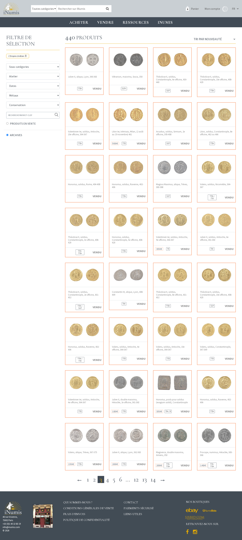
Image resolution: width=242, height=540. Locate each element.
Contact (131, 502)
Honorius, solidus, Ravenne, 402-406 (127, 185)
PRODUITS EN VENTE (23, 123)
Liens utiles (133, 514)
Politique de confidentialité (86, 520)
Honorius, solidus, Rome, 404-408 (84, 184)
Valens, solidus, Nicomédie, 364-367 (215, 185)
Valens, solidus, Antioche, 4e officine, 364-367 (125, 348)
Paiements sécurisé (139, 508)
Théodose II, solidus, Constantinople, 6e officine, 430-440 (171, 79)
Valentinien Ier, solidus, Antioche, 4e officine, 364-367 (84, 401)
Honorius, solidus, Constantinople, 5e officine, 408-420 (127, 240)
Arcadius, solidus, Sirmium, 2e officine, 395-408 (170, 133)
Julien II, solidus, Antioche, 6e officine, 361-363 (214, 238)
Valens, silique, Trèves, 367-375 (82, 452)
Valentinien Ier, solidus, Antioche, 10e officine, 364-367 (84, 133)
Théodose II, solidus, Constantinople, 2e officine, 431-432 (83, 295)
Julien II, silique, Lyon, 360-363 (82, 76)
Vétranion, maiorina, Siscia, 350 (127, 76)
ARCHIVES (16, 135)
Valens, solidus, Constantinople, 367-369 (215, 348)
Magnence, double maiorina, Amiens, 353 (170, 453)
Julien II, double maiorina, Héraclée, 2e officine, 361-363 (125, 401)
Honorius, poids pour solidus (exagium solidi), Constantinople (172, 401)
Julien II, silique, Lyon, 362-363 (126, 452)
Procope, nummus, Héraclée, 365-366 (216, 453)
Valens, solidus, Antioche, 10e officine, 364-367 (170, 348)
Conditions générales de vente (88, 508)
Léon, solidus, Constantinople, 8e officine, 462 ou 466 (216, 133)
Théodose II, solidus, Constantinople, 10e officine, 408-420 (216, 79)
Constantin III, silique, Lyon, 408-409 (127, 293)
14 (153, 479)
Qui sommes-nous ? (77, 502)
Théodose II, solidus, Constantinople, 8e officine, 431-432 (171, 295)
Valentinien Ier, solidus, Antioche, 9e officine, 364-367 (172, 238)
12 (136, 479)
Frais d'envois (74, 514)
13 (144, 479)
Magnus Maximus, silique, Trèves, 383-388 (172, 185)
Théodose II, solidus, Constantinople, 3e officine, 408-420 (83, 240)
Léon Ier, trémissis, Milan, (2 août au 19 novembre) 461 (127, 133)
